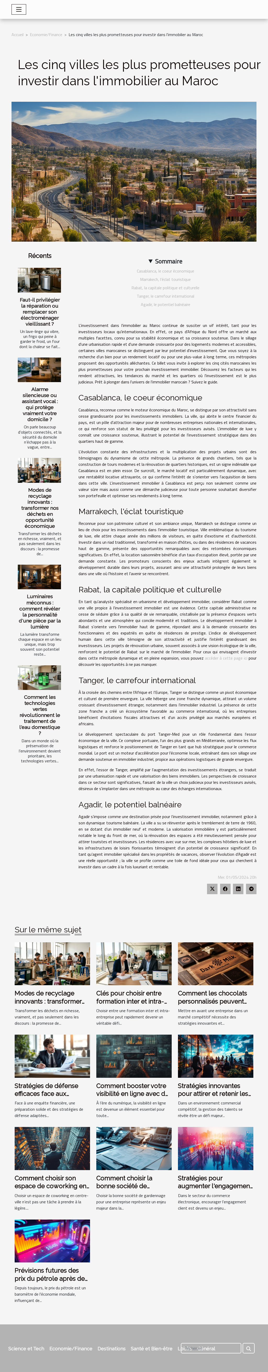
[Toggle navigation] (19, 9)
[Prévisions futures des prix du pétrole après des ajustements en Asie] (52, 1240)
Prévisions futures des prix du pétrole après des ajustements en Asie (51, 1278)
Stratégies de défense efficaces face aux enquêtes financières (46, 1093)
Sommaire (168, 261)
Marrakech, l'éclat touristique (165, 279)
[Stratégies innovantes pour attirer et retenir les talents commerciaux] (215, 1055)
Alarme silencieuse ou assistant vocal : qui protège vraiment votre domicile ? (40, 404)
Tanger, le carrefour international (165, 296)
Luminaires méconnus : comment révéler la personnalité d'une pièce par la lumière (40, 611)
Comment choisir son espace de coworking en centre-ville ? (50, 1186)
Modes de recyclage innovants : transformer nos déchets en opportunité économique (40, 508)
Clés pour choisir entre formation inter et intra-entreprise (130, 1001)
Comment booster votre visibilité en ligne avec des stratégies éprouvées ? (134, 1093)
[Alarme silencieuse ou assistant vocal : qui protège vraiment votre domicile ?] (39, 370)
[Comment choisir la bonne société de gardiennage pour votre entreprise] (134, 1148)
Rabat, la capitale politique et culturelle (165, 288)
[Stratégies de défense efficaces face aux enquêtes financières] (52, 1055)
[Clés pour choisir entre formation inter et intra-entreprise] (134, 963)
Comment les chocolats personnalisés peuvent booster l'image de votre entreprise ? (213, 1005)
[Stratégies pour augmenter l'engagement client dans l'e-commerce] (215, 1148)
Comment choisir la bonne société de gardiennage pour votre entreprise (130, 1190)
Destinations (112, 1348)
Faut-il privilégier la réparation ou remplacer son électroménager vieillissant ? (40, 312)
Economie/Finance (46, 34)
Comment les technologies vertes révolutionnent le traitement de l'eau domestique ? (39, 715)
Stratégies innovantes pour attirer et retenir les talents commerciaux (213, 1093)
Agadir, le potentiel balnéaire (165, 304)
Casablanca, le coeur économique (165, 271)
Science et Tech (26, 1348)
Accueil (18, 34)
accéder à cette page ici (226, 658)
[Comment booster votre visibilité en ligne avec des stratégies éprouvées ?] (134, 1055)
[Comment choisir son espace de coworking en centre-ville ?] (52, 1148)
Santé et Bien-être (151, 1348)
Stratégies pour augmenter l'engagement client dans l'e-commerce (215, 1186)
